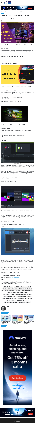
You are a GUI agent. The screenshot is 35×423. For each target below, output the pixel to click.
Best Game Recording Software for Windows (24, 290)
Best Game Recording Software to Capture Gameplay (17, 292)
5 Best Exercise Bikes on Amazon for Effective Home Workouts (5, 322)
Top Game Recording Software (24, 302)
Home (2, 11)
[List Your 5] (7, 3)
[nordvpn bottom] (17, 412)
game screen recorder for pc (23, 300)
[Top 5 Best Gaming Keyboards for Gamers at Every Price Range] (17, 318)
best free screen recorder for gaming (10, 288)
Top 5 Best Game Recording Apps (11, 302)
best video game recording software (25, 298)
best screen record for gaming (9, 296)
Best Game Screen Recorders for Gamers (24, 294)
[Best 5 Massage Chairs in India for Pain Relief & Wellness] (29, 318)
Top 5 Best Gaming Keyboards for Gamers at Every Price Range (17, 322)
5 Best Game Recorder (9, 286)
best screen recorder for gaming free (24, 296)
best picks (5, 11)
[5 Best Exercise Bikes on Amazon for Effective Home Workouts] (6, 318)
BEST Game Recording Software (8, 290)
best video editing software (14, 277)
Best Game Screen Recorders (9, 294)
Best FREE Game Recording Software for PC (23, 286)
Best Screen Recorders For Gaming (10, 298)
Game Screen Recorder (11, 300)
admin (8, 306)
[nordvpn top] (17, 8)
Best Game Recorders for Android (25, 288)
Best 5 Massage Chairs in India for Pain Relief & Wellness (29, 322)
